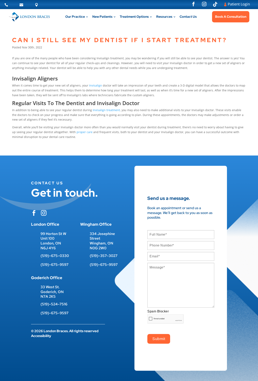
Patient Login (239, 4)
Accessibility (41, 336)
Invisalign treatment (106, 110)
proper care (85, 132)
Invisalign (95, 85)
